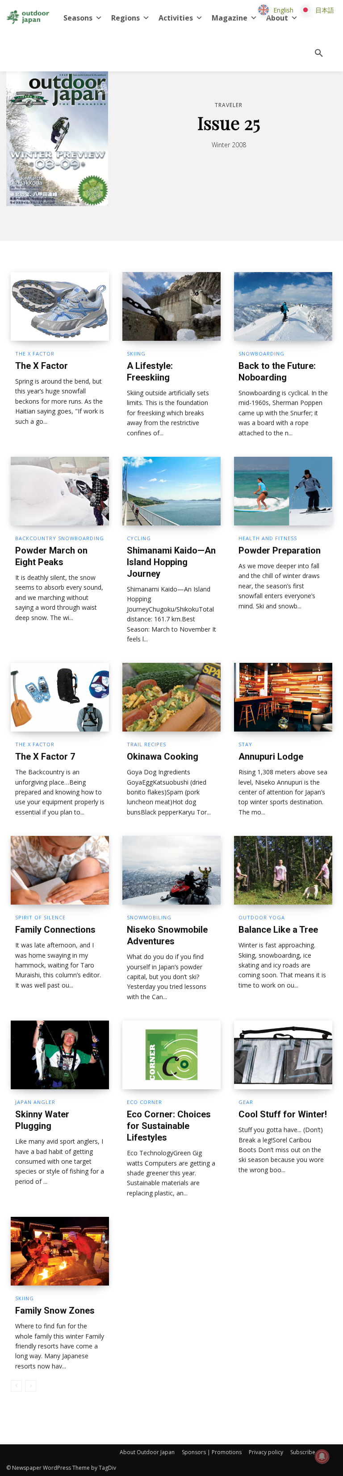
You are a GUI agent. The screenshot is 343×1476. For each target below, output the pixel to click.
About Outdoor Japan (147, 1452)
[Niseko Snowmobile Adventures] (171, 870)
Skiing (136, 353)
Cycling (139, 538)
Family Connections (55, 929)
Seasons (77, 18)
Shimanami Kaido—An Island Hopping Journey (171, 562)
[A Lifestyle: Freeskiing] (171, 306)
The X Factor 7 (45, 756)
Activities (176, 18)
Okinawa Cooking (162, 756)
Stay (245, 744)
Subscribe (302, 1452)
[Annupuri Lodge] (283, 697)
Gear (245, 1102)
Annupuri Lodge (270, 756)
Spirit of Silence (40, 917)
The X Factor (34, 353)
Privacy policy (266, 1452)
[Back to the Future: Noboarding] (283, 306)
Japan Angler (35, 1102)
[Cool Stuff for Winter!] (283, 1055)
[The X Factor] (60, 306)
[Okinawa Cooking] (171, 697)
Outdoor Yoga (261, 917)
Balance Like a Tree (278, 929)
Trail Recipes (146, 744)
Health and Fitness (267, 538)
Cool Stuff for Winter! (282, 1114)
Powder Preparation (279, 550)
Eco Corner (144, 1102)
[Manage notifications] (322, 1456)
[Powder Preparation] (283, 491)
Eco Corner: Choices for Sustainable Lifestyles (169, 1126)
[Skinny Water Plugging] (60, 1055)
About (277, 18)
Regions (125, 18)
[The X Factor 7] (60, 697)
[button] (319, 53)
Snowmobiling (149, 917)
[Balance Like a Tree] (283, 870)
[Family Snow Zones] (60, 1251)
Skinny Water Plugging (42, 1120)
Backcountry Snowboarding (59, 538)
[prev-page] (16, 1386)
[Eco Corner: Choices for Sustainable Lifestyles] (171, 1055)
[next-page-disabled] (30, 1386)
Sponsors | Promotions (212, 1452)
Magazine (229, 18)
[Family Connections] (60, 870)
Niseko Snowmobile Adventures (167, 935)
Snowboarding (261, 353)
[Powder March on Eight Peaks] (60, 491)
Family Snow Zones (55, 1310)
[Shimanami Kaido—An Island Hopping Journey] (171, 491)
